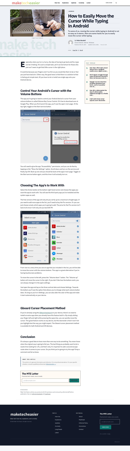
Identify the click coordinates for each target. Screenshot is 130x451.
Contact (81, 429)
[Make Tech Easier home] (26, 2)
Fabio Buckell (81, 40)
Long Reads (58, 429)
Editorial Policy (83, 423)
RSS (109, 433)
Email (81, 50)
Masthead (82, 420)
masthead (47, 394)
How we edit (104, 44)
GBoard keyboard (45, 313)
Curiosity (81, 3)
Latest (88, 3)
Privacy (117, 442)
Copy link (75, 50)
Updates (73, 3)
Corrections (82, 426)
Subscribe (109, 2)
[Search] (116, 3)
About (81, 416)
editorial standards (37, 394)
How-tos (57, 3)
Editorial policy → (51, 364)
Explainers (65, 3)
